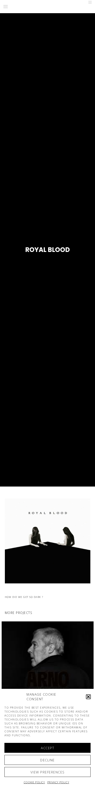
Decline (47, 760)
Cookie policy (34, 782)
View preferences (47, 772)
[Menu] (88, 2)
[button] (88, 697)
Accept (47, 748)
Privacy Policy (58, 782)
